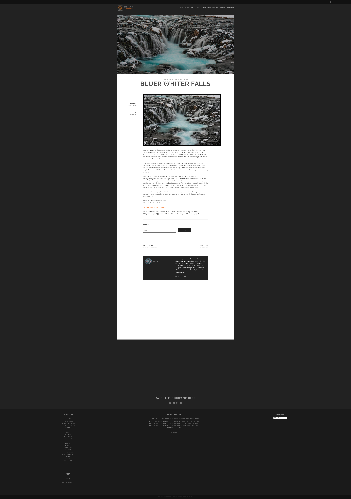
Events (203, 7)
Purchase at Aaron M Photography (154, 207)
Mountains (68, 438)
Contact (230, 7)
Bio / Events (213, 7)
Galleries (195, 7)
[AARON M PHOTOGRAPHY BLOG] (125, 9)
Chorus (174, 432)
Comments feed (67, 483)
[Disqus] (175, 309)
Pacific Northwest (68, 441)
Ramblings (68, 447)
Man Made (67, 434)
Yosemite (68, 463)
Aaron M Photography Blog (175, 398)
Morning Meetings (174, 427)
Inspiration (174, 430)
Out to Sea (204, 248)
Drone (67, 427)
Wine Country (68, 461)
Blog (187, 7)
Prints (222, 7)
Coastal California (68, 425)
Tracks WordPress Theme (168, 497)
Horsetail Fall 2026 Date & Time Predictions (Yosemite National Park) (174, 419)
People (67, 443)
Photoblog (133, 114)
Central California (68, 423)
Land (68, 432)
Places (67, 445)
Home (181, 7)
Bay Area (68, 419)
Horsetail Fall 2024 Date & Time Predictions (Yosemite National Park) (174, 423)
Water (68, 456)
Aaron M (156, 261)
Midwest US (68, 436)
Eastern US (68, 430)
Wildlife (68, 458)
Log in (68, 478)
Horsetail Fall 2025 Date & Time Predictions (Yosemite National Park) (174, 421)
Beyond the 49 (181, 79)
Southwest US (68, 452)
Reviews (68, 450)
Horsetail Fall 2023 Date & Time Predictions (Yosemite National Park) (174, 425)
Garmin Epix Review (150, 248)
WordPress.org (68, 485)
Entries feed (68, 480)
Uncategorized (67, 454)
